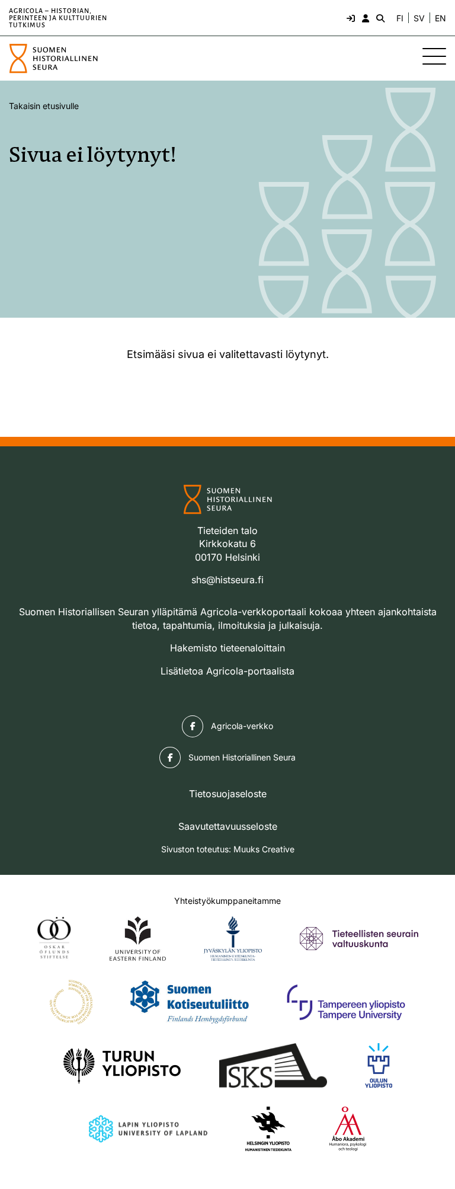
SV (419, 18)
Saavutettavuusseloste (227, 826)
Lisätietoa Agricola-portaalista (227, 671)
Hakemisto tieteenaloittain (227, 648)
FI (399, 18)
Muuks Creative (263, 849)
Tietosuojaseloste (228, 794)
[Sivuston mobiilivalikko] (434, 56)
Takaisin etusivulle (44, 106)
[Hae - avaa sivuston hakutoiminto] (379, 18)
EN (440, 18)
